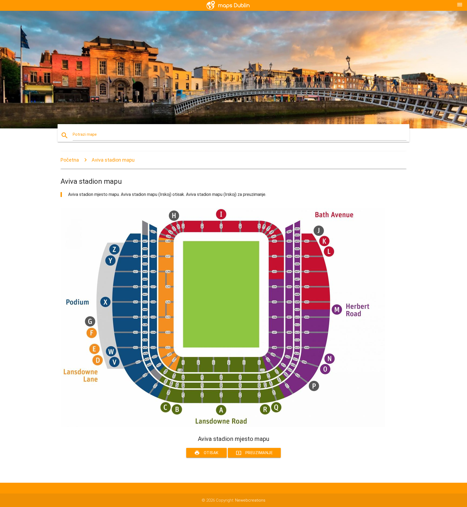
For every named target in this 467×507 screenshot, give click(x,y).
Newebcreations (250, 500)
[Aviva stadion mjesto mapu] (223, 425)
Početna (70, 160)
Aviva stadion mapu (113, 160)
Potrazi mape (85, 134)
